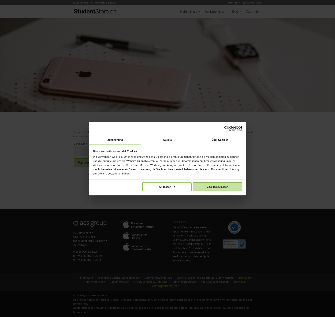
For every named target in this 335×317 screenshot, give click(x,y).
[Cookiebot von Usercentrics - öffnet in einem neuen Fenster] (227, 128)
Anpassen (165, 186)
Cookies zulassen (217, 186)
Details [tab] (167, 139)
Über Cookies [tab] (219, 139)
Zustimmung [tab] (115, 139)
